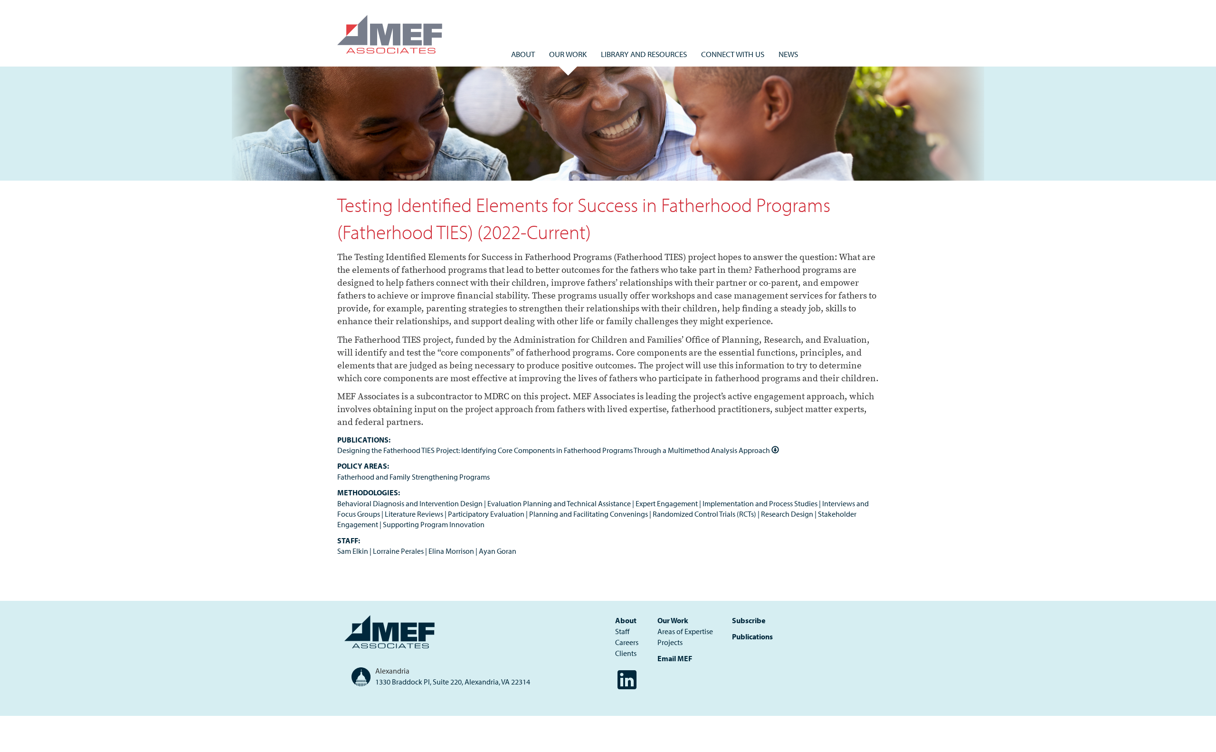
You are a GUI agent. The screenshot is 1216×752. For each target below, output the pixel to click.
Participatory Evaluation (486, 514)
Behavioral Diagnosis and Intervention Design (410, 503)
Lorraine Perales (398, 551)
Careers (626, 642)
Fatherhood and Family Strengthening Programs (413, 477)
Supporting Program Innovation (433, 524)
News (788, 54)
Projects (670, 642)
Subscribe (748, 620)
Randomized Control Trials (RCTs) (704, 514)
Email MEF (674, 658)
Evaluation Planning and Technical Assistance (559, 503)
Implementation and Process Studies (760, 503)
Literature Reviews (414, 514)
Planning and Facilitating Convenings (588, 514)
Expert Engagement (667, 503)
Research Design (787, 514)
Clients (625, 653)
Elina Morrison (451, 551)
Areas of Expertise (685, 631)
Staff (622, 631)
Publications (752, 636)
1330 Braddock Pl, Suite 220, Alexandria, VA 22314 (452, 681)
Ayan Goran (497, 551)
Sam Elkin (352, 551)
